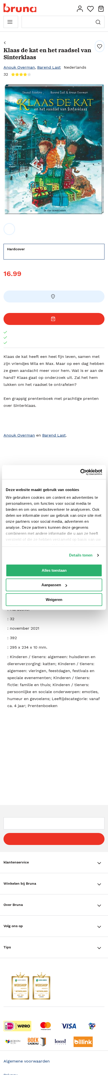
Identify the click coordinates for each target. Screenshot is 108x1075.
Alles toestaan (54, 570)
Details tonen (80, 555)
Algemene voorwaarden (27, 1061)
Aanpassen (51, 585)
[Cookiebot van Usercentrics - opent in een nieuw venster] (80, 472)
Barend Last (49, 67)
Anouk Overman (19, 67)
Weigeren (54, 599)
